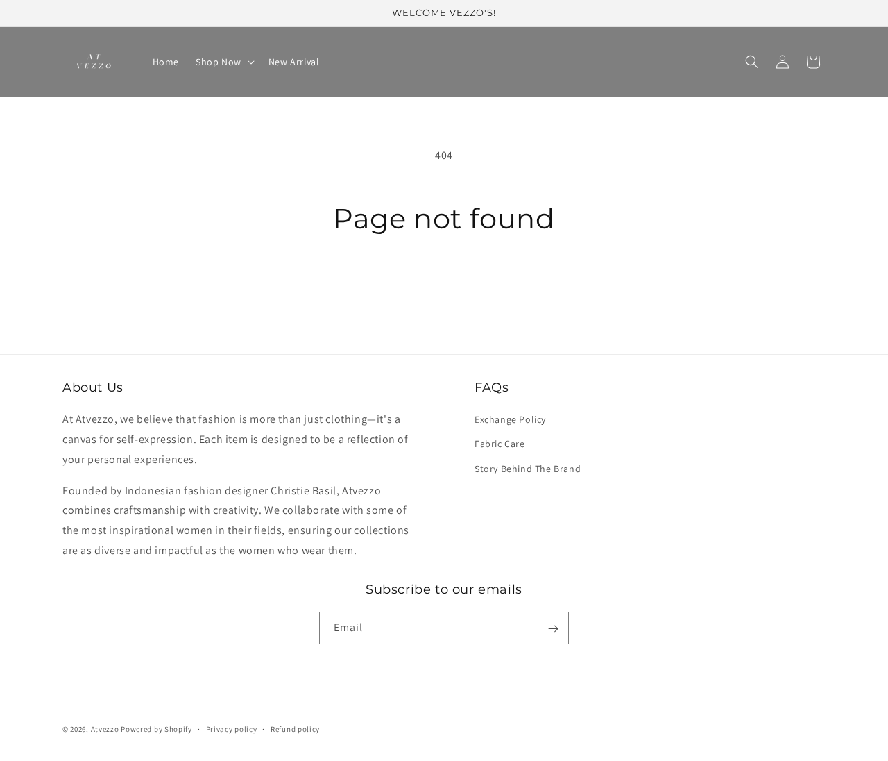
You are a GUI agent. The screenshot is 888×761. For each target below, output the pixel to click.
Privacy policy (231, 728)
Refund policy (295, 728)
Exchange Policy (510, 420)
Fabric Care (500, 444)
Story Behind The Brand (528, 468)
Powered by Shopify (156, 729)
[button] (223, 61)
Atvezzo (105, 729)
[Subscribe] (553, 628)
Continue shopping (444, 287)
